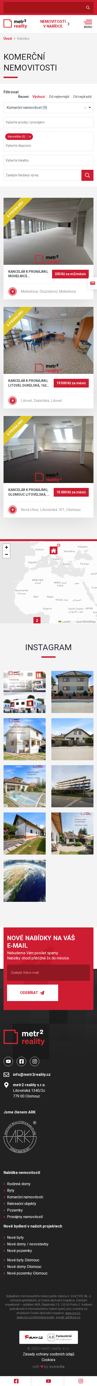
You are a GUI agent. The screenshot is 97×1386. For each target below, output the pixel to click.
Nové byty (15, 1237)
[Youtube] (48, 1381)
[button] (37, 620)
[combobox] (48, 107)
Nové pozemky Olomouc (27, 1273)
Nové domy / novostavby (27, 1244)
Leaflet (66, 621)
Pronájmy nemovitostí (25, 1217)
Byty (10, 1190)
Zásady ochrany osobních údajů (48, 1354)
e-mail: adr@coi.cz (68, 1317)
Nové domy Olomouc (24, 1266)
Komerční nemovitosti (25, 1197)
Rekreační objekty (21, 1203)
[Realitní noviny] (92, 283)
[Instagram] (81, 1381)
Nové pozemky (19, 1250)
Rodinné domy (19, 1184)
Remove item (85, 107)
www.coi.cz (72, 1313)
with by (48, 1366)
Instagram (48, 647)
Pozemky (15, 1210)
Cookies (48, 1360)
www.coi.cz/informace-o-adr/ (36, 1317)
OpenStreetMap (86, 621)
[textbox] (48, 122)
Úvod (8, 38)
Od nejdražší (82, 97)
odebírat (29, 992)
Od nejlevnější (59, 97)
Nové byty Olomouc (23, 1260)
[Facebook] (16, 1381)
